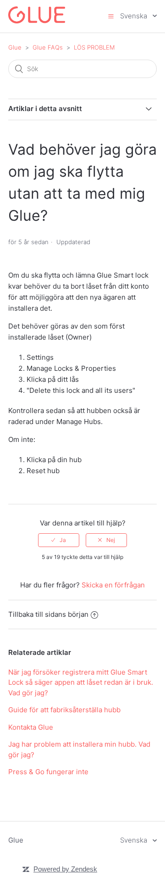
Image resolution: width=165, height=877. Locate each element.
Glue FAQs (48, 47)
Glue (15, 47)
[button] (111, 16)
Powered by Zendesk (65, 869)
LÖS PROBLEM (94, 47)
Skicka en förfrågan (113, 585)
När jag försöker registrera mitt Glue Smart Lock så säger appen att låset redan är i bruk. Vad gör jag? (80, 682)
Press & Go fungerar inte (48, 771)
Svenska (134, 15)
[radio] (58, 540)
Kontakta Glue (30, 727)
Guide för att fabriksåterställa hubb (64, 709)
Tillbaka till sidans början (48, 614)
